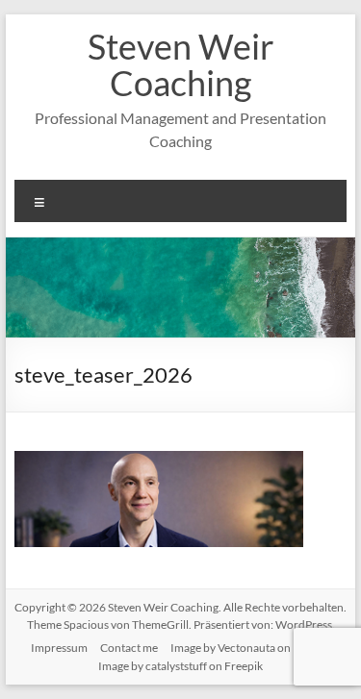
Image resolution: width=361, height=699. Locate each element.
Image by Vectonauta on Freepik (250, 647)
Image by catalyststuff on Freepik (180, 666)
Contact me (129, 647)
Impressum (59, 647)
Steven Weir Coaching (181, 64)
